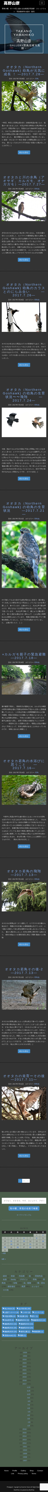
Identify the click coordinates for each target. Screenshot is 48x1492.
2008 (25, 1457)
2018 (24, 1380)
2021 (24, 1370)
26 (18, 1247)
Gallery (23, 1471)
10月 (28, 1394)
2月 (29, 1422)
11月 (28, 1391)
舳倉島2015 (27, 1324)
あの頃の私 (24, 1309)
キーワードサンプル (24, 1215)
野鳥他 (36, 189)
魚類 (5, 1279)
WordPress (31, 1490)
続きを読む (24, 152)
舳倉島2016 (11, 1328)
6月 (28, 1408)
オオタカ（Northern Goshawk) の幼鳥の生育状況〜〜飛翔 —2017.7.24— (24, 395)
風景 (23, 1286)
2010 (25, 1450)
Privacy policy (23, 1474)
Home (6, 1471)
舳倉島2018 (27, 1328)
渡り (35, 1316)
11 (11, 1241)
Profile (14, 1471)
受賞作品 (39, 1276)
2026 (25, 1352)
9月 (28, 1398)
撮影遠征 (11, 1286)
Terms (34, 1474)
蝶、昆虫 (41, 1283)
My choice (10, 1309)
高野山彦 (24, 41)
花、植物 (27, 1283)
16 (43, 1241)
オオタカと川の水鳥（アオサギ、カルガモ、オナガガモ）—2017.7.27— (24, 180)
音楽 (13, 1276)
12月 (28, 1387)
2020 (24, 1373)
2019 (24, 1377)
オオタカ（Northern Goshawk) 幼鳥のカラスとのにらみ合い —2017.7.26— (24, 290)
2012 (24, 1443)
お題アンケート (12, 1312)
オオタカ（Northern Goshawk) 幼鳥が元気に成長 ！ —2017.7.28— (24, 70)
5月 (29, 1412)
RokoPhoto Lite (18, 1490)
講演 (5, 1276)
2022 (24, 1366)
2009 (25, 1453)
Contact (40, 1471)
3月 (28, 1419)
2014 (24, 1436)
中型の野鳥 (10, 1316)
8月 (29, 1401)
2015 (24, 1433)
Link (12, 1474)
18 (11, 1244)
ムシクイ (38, 1312)
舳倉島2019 (11, 1332)
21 (30, 1244)
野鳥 (37, 79)
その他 (6, 1290)
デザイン (24, 1279)
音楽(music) (10, 1335)
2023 (24, 1363)
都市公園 (25, 1332)
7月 (28, 1405)
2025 (25, 1356)
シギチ (26, 1312)
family (13, 1279)
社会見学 (9, 1320)
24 (5, 1247)
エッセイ (35, 1286)
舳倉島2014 (11, 1324)
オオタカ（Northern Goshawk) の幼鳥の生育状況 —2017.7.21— (24, 509)
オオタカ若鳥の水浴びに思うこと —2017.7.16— (24, 764)
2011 (25, 1447)
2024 (24, 1359)
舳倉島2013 (39, 1320)
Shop (32, 1471)
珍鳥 (15, 1283)
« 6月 (4, 1253)
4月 (28, 1415)
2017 (24, 1384)
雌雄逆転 (38, 1332)
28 (30, 1247)
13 (24, 1241)
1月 (28, 1426)
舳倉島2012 (23, 1320)
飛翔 (23, 1335)
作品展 (22, 1276)
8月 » (4, 1259)
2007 (25, 1460)
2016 (24, 1429)
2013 (24, 1440)
